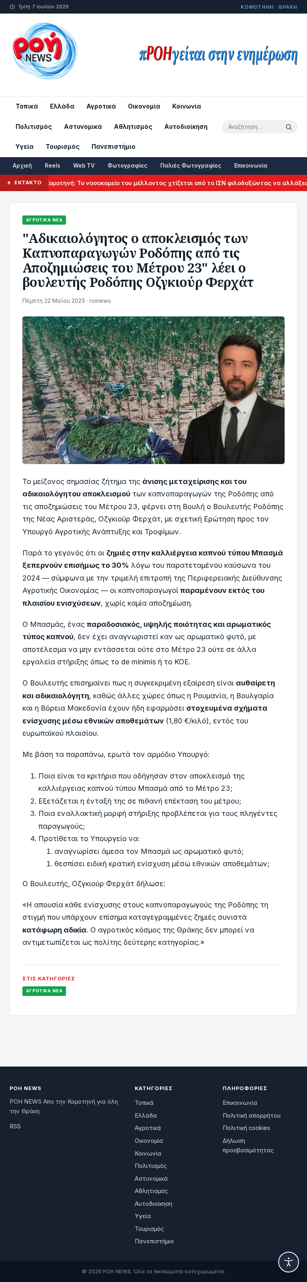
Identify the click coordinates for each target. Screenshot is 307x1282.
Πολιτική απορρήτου (252, 1115)
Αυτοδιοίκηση (185, 126)
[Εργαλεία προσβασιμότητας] (288, 1262)
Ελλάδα (62, 106)
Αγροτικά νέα (44, 220)
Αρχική (22, 165)
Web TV (84, 165)
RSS (15, 1126)
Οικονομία (144, 106)
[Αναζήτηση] (290, 127)
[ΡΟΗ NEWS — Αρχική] (45, 55)
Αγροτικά (101, 106)
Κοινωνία (186, 106)
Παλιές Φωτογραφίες (190, 165)
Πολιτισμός (34, 126)
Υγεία (25, 146)
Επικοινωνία (250, 165)
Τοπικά (27, 106)
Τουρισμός (63, 146)
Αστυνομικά (83, 126)
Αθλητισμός (133, 126)
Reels (52, 165)
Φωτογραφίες (128, 165)
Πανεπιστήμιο (114, 146)
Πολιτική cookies (246, 1128)
